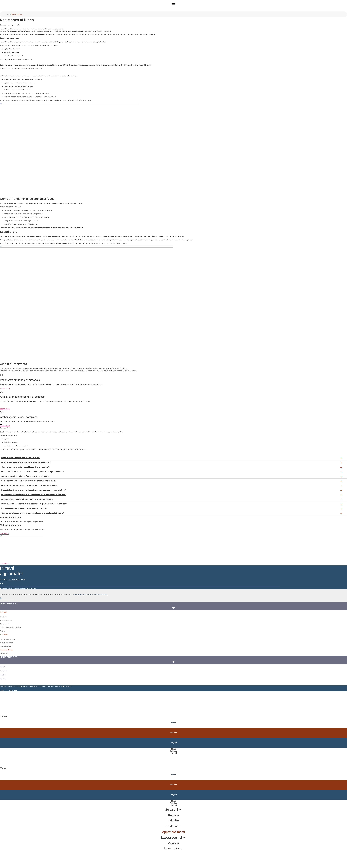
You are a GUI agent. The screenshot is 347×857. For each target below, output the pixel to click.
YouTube (3, 679)
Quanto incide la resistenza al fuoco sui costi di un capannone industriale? (33, 495)
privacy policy (32, 588)
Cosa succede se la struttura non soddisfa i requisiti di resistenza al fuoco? (34, 504)
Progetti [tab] (173, 753)
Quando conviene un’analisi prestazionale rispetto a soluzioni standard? (32, 513)
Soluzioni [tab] (173, 733)
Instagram (3, 671)
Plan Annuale (4, 653)
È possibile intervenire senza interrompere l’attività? (24, 508)
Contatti (173, 843)
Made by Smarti (13, 690)
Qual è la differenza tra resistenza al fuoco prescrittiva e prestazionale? (32, 471)
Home (9, 14)
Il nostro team (4, 624)
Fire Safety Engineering (7, 639)
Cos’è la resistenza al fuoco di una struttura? (20, 458)
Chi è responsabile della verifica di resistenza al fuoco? (25, 476)
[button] (173, 457)
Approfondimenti (173, 832)
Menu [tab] (173, 723)
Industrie (173, 820)
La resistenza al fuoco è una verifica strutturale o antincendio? (28, 481)
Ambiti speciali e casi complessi (19, 417)
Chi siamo (3, 617)
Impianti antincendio (6, 643)
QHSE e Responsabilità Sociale (10, 627)
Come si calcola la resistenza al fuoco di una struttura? (25, 467)
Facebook (3, 675)
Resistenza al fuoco (6, 650)
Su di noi (171, 826)
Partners (2, 631)
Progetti (173, 815)
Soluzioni (171, 809)
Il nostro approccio (6, 620)
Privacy (2, 690)
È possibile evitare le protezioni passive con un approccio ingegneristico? (33, 490)
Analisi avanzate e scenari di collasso (22, 396)
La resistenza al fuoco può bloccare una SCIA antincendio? (27, 499)
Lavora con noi (171, 837)
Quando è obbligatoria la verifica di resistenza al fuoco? (25, 462)
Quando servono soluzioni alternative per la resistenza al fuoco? (29, 485)
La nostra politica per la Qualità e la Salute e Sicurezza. (89, 594)
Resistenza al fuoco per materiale (20, 379)
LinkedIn (3, 667)
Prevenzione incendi (6, 646)
